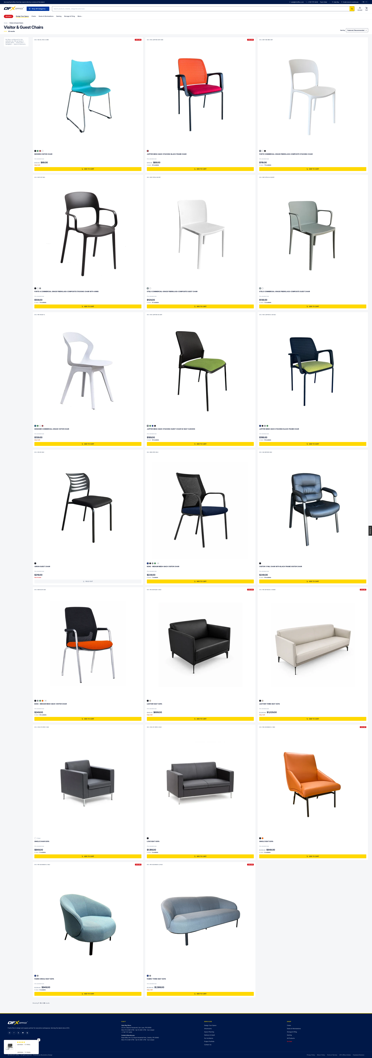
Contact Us (207, 1044)
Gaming (58, 16)
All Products (291, 1038)
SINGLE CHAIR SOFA (41, 841)
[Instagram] (9, 1032)
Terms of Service (332, 1055)
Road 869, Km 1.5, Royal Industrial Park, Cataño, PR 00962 (140, 1037)
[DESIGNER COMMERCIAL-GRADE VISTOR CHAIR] (87, 370)
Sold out (89, 581)
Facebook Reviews (358, 1055)
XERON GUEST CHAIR (42, 566)
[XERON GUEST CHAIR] (87, 507)
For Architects (208, 1038)
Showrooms (208, 1028)
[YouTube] (23, 1032)
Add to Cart (89, 169)
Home (5, 23)
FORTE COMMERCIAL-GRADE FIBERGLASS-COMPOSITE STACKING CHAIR (286, 154)
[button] (35, 151)
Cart (366, 10)
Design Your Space (22, 16)
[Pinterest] (27, 1032)
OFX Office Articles (345, 1055)
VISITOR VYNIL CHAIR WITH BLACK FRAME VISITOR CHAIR (280, 566)
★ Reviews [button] (370, 530)
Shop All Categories (39, 9)
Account (360, 10)
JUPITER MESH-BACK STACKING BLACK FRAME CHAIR (167, 154)
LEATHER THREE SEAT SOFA (269, 704)
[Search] (352, 8)
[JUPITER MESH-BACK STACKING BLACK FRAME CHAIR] (200, 95)
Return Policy (321, 1055)
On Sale (8, 16)
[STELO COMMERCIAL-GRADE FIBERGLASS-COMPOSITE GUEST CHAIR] (200, 232)
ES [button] (366, 2)
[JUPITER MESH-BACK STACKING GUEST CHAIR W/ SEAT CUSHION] (200, 370)
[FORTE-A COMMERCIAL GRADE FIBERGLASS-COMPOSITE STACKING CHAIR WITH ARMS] (87, 232)
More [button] (80, 16)
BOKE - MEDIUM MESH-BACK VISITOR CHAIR (163, 566)
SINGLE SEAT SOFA (266, 841)
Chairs (33, 16)
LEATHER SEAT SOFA (154, 704)
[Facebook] (14, 1032)
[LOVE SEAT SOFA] (200, 782)
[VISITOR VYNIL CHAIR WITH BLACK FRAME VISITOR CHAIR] (312, 507)
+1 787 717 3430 (126, 1032)
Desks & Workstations (46, 16)
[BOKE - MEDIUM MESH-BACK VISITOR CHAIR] (200, 507)
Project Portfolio (209, 1041)
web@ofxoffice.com (297, 2)
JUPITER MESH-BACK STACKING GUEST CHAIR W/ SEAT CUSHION (171, 429)
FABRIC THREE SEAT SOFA (156, 979)
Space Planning (209, 1032)
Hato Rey (336, 2)
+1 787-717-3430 (313, 2)
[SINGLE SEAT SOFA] (312, 782)
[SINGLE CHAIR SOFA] (87, 782)
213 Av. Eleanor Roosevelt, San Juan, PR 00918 (136, 1027)
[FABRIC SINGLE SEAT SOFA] (87, 919)
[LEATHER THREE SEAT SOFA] (312, 645)
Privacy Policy (311, 1055)
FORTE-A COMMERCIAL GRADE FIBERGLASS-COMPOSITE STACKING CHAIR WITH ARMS (66, 291)
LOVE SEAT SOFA (153, 841)
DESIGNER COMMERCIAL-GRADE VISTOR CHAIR (51, 429)
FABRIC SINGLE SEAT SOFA (44, 979)
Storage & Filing (69, 16)
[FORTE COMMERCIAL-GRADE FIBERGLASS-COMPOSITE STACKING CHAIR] (312, 95)
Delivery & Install (209, 1035)
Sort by (342, 30)
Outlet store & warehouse (350, 2)
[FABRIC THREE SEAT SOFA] (200, 919)
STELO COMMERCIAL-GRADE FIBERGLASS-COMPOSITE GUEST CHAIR (172, 291)
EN (363, 2)
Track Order (323, 2)
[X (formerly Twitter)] (18, 1032)
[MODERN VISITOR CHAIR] (87, 95)
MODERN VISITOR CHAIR (43, 154)
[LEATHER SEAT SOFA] (200, 645)
